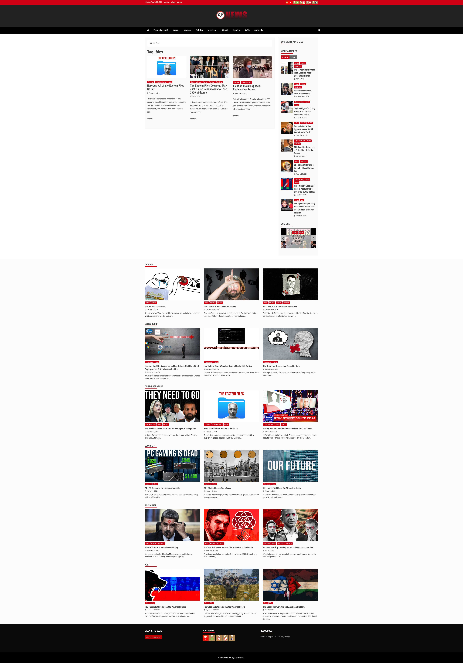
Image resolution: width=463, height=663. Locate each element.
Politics (199, 30)
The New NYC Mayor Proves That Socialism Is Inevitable (228, 547)
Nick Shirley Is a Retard (155, 306)
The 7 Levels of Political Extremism (298, 237)
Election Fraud (246, 82)
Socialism (298, 66)
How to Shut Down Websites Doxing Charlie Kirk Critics (228, 366)
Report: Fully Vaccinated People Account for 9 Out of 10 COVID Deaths (305, 189)
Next (313, 238)
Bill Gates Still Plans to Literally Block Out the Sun (304, 168)
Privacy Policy (284, 637)
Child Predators (161, 82)
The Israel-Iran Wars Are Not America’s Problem (284, 607)
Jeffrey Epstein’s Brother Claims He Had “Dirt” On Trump (287, 428)
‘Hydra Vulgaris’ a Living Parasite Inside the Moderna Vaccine (304, 111)
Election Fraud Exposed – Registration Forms (247, 87)
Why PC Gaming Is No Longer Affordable (162, 488)
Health (225, 30)
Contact (167, 2)
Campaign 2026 (161, 30)
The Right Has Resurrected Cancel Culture (281, 366)
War (302, 200)
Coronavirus (299, 102)
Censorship (151, 323)
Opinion (236, 30)
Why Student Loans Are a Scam (217, 488)
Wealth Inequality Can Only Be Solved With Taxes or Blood (288, 547)
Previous (283, 238)
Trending (219, 82)
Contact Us (265, 637)
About (173, 2)
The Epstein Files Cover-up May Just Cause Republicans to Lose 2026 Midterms (208, 89)
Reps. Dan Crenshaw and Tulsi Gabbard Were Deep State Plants (304, 72)
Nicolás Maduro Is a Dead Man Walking (161, 547)
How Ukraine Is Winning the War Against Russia (224, 607)
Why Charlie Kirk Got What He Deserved (280, 306)
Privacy (180, 2)
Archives (212, 30)
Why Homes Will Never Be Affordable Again (282, 488)
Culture (187, 30)
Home (151, 43)
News (175, 30)
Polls (247, 30)
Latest (293, 57)
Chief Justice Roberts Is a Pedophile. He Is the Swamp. (304, 150)
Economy (150, 445)
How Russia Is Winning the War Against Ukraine (165, 607)
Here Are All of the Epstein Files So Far (221, 428)
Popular (285, 57)
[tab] (285, 57)
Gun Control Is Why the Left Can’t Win (220, 306)
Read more (150, 118)
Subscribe (258, 30)
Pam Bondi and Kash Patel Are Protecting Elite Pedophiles (170, 428)
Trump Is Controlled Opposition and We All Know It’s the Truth (303, 129)
